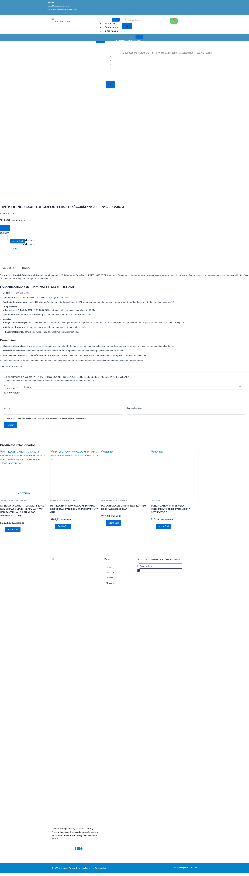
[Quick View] (3, 529)
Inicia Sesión (111, 31)
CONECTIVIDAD (123, 72)
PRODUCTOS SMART (126, 60)
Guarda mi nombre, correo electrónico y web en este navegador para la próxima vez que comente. (46, 418)
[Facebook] (76, 848)
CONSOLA (120, 56)
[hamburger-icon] (116, 20)
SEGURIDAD (122, 68)
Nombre (7, 408)
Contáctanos (111, 27)
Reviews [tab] (26, 268)
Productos (110, 23)
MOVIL (118, 75)
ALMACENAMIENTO (126, 48)
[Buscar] (127, 26)
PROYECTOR (122, 64)
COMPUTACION (123, 52)
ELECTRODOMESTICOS (128, 41)
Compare (12, 248)
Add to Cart (17, 241)
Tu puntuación (11, 386)
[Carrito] (174, 21)
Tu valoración (12, 392)
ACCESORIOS (122, 45)
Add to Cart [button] (63, 526)
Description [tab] (8, 268)
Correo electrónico (135, 408)
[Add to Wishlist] (5, 228)
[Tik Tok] (82, 848)
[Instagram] (80, 848)
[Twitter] (78, 848)
